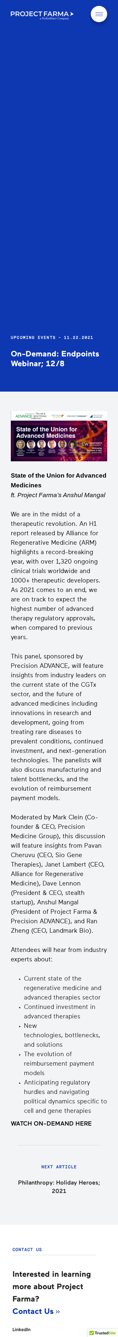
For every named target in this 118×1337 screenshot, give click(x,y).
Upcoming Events (33, 337)
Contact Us (34, 1311)
